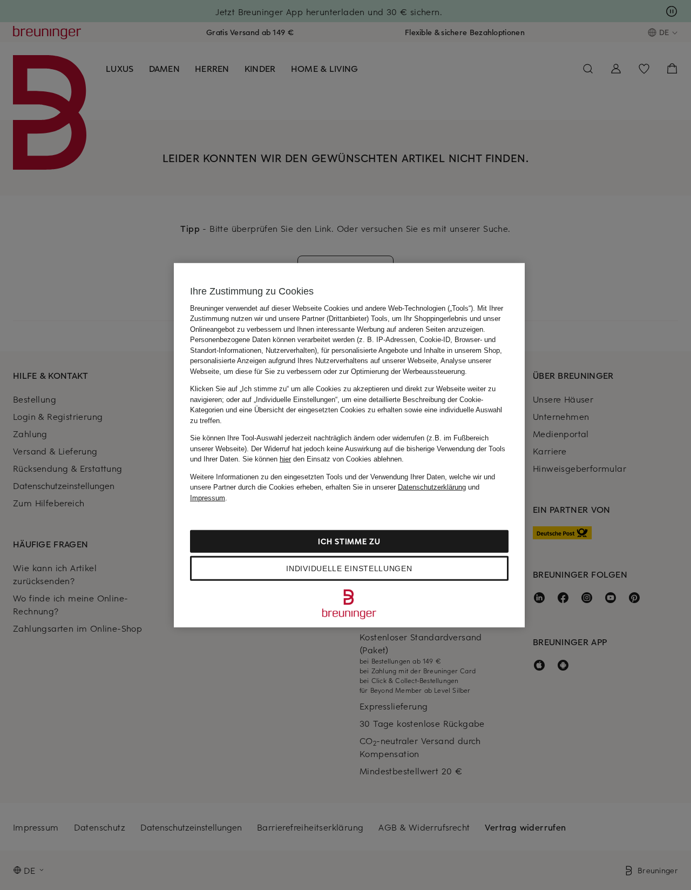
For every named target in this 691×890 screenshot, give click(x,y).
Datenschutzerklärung (432, 487)
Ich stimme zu (349, 541)
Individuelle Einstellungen (349, 568)
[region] (349, 445)
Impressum (207, 497)
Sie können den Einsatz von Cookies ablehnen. (323, 459)
